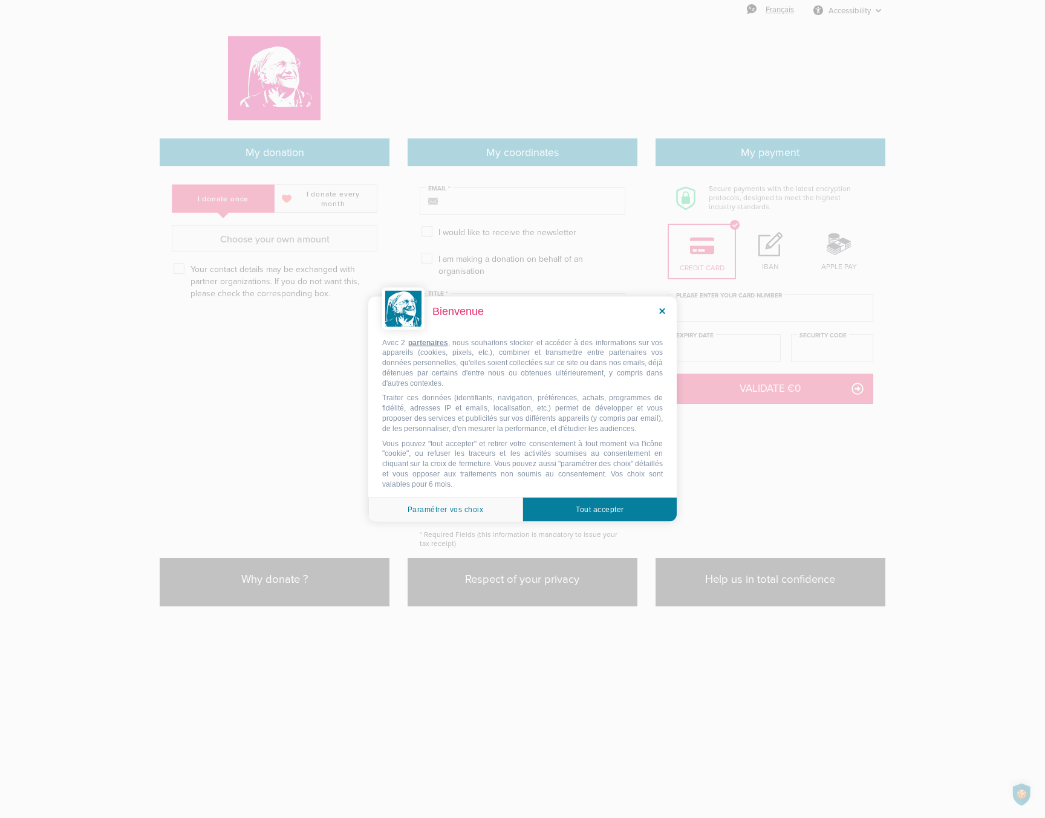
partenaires (428, 342)
